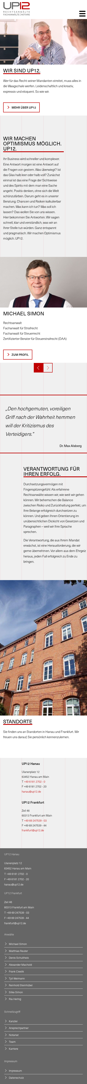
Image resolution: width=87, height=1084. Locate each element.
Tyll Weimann (17, 978)
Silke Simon (16, 992)
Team (12, 1042)
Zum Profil (20, 354)
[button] (38, 367)
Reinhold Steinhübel (21, 985)
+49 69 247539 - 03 (35, 820)
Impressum (15, 1071)
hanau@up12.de (31, 791)
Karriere (13, 1049)
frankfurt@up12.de (33, 830)
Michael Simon (18, 944)
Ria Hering (15, 999)
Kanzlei (13, 1021)
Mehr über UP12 (24, 107)
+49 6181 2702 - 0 (34, 781)
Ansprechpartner (19, 1028)
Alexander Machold (20, 965)
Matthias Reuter (18, 951)
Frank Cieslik (16, 971)
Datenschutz (16, 1078)
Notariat (14, 1035)
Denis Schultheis (19, 958)
